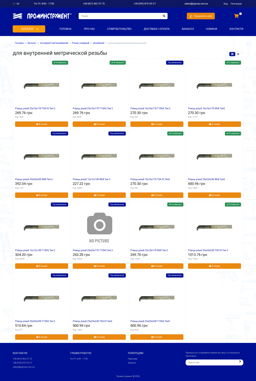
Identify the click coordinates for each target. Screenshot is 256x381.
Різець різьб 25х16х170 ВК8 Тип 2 (149, 250)
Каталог (28, 29)
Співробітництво (119, 28)
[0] (236, 16)
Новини (211, 28)
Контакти (236, 28)
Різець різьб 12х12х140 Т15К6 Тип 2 (35, 250)
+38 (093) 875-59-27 (145, 3)
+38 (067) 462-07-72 (94, 3)
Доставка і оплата (157, 28)
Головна (65, 28)
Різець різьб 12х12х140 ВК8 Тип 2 (91, 179)
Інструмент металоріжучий (54, 43)
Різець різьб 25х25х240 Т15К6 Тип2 (150, 321)
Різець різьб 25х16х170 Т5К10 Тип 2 (35, 108)
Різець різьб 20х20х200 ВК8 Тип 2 (34, 179)
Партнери (132, 359)
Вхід (226, 4)
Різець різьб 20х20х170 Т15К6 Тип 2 (93, 250)
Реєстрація (236, 4)
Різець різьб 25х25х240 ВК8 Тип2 (206, 179)
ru (18, 4)
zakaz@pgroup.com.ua (196, 3)
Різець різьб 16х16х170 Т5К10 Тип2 (150, 179)
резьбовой (98, 43)
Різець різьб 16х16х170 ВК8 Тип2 (206, 108)
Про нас (89, 28)
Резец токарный (80, 43)
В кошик (43, 124)
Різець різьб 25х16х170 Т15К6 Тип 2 (93, 108)
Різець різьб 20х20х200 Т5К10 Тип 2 (208, 250)
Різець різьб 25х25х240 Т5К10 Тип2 (92, 321)
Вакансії (188, 28)
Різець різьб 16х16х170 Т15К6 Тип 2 (150, 108)
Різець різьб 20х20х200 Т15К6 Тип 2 (35, 321)
